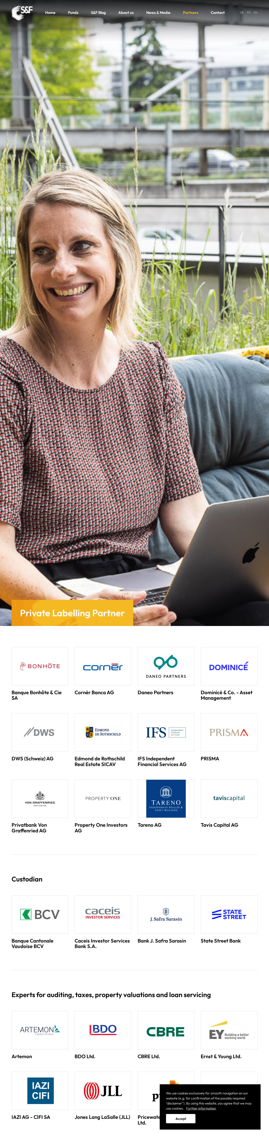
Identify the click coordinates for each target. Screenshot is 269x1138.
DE (242, 12)
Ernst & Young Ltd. (221, 1056)
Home (50, 12)
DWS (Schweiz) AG (33, 758)
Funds (73, 12)
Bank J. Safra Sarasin (162, 940)
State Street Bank (221, 940)
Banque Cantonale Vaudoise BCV (32, 943)
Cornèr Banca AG (94, 692)
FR (249, 12)
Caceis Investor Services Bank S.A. (102, 943)
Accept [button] (180, 1119)
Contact (218, 12)
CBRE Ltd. (149, 1056)
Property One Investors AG (101, 827)
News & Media (158, 12)
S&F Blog (98, 12)
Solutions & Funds (22, 13)
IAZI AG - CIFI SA (31, 1117)
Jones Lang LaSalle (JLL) (102, 1117)
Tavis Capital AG (219, 825)
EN (255, 12)
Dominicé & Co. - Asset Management (226, 695)
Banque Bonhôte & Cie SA (37, 695)
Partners (190, 12)
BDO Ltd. (85, 1056)
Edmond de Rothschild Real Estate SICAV (100, 761)
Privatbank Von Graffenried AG (29, 827)
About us (126, 12)
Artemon (22, 1056)
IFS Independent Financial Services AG (162, 761)
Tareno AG (150, 825)
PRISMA (210, 758)
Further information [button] (201, 1108)
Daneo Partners (155, 692)
